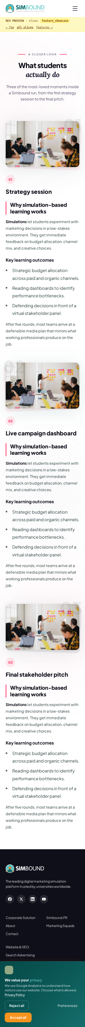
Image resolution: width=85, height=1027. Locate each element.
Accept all (18, 1017)
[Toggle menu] (75, 8)
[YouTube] (44, 899)
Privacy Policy (15, 995)
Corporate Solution (20, 917)
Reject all (16, 1005)
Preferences (67, 1005)
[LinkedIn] (32, 899)
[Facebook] (10, 899)
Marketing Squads (60, 925)
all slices (25, 27)
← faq (10, 27)
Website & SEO (17, 947)
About (10, 925)
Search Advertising (20, 955)
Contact (12, 934)
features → (44, 27)
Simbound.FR (56, 917)
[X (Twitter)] (21, 899)
